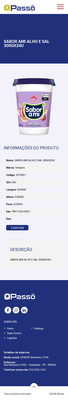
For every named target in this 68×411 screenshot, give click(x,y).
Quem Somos (14, 333)
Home (10, 328)
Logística (12, 338)
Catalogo (38, 328)
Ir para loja (17, 227)
